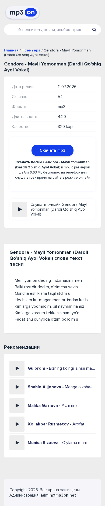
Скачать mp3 (52, 150)
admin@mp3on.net (58, 495)
